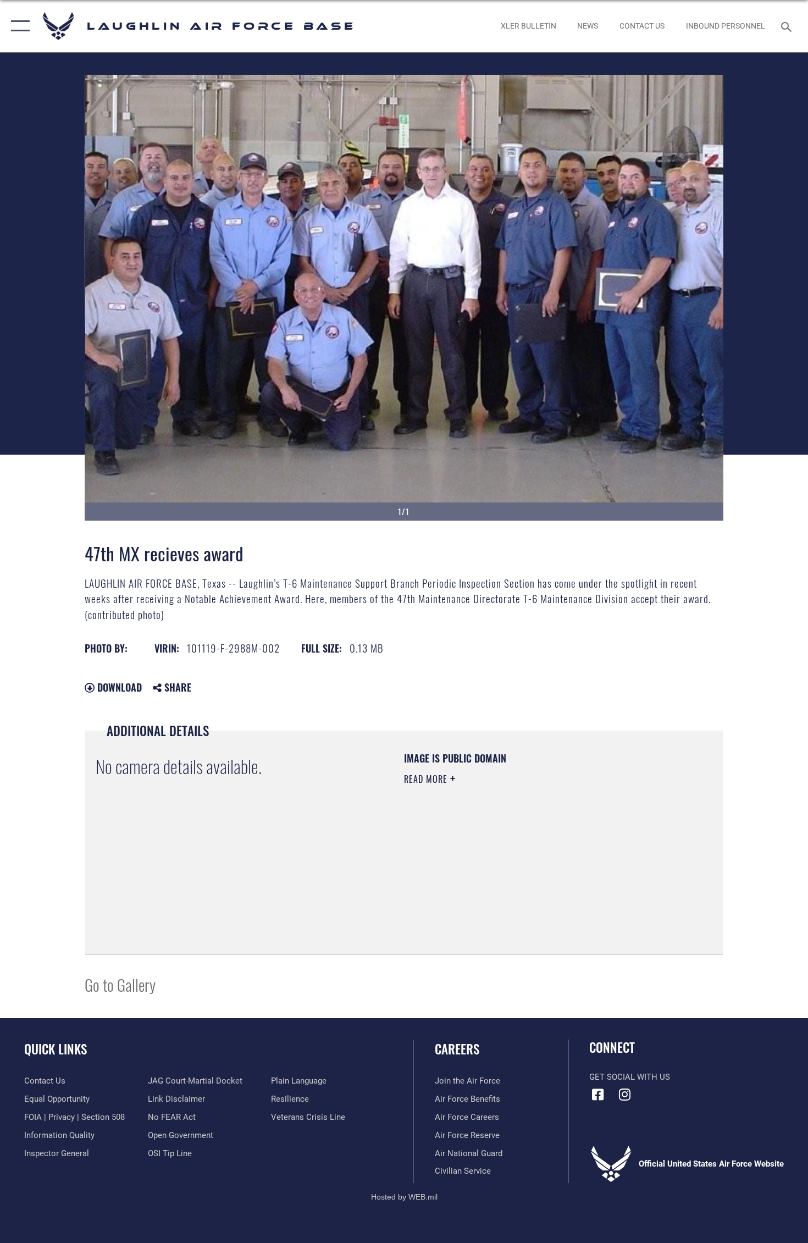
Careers (457, 1049)
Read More (427, 779)
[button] (18, 26)
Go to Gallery (120, 984)
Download (118, 687)
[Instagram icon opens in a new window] (625, 1094)
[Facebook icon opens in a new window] (597, 1094)
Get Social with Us (629, 1077)
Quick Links (55, 1049)
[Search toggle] (788, 26)
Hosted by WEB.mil (404, 1196)
